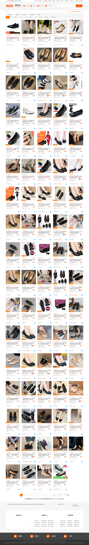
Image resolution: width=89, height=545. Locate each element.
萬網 (63, 542)
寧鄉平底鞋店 (36, 520)
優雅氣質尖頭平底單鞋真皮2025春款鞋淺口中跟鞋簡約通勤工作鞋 (60, 94)
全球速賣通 (24, 542)
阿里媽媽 (45, 542)
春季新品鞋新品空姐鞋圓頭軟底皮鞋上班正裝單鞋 (12, 232)
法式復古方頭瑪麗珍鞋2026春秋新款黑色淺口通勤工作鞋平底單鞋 (28, 455)
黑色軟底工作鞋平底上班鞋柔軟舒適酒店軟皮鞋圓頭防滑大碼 (28, 66)
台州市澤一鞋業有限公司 (10, 345)
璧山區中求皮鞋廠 (57, 95)
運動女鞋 (46, 41)
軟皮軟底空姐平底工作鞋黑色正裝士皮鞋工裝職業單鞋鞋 (28, 205)
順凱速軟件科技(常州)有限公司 (79, 522)
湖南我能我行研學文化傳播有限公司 (66, 524)
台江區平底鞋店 (37, 522)
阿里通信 (60, 542)
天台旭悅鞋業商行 (9, 123)
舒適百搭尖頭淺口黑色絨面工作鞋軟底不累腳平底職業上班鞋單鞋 (60, 427)
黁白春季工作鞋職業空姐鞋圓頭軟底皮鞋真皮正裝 (44, 177)
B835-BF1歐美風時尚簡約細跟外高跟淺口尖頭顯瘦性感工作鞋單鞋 (44, 94)
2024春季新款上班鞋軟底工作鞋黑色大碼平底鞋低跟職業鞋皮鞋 (28, 427)
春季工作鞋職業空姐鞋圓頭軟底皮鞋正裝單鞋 (12, 149)
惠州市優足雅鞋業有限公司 (73, 373)
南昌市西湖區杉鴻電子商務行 (25, 401)
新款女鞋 (23, 41)
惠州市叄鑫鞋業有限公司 (41, 484)
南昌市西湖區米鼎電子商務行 (10, 456)
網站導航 (64, 541)
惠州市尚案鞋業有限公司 (73, 95)
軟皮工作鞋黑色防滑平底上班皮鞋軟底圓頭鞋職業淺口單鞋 (44, 121)
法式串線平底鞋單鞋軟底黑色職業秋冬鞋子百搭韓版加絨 (76, 149)
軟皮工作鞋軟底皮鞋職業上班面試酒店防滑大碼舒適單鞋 (60, 455)
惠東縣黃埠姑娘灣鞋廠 (57, 345)
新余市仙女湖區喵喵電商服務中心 (57, 456)
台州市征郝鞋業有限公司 (73, 206)
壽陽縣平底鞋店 (50, 520)
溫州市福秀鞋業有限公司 (57, 373)
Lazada (83, 542)
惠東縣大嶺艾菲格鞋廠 (41, 429)
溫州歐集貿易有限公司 (57, 123)
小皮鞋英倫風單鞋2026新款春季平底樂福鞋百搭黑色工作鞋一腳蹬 (28, 399)
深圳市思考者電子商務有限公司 (41, 234)
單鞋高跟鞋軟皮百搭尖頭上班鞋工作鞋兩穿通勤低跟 (76, 38)
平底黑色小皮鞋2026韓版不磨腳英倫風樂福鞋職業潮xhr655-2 (28, 177)
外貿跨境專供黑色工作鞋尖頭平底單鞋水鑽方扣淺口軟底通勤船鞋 (60, 66)
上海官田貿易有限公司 (71, 522)
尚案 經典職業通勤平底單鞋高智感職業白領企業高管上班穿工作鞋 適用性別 (76, 94)
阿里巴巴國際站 (13, 542)
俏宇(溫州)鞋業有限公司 (25, 40)
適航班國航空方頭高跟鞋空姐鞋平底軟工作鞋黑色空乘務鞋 (44, 149)
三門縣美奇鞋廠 (25, 429)
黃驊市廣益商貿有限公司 (64, 520)
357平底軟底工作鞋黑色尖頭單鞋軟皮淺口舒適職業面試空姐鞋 (12, 260)
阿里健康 (76, 542)
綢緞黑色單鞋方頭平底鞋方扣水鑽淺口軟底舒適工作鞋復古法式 (44, 371)
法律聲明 (43, 541)
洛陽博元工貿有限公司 (10, 401)
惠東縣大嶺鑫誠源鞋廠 (10, 262)
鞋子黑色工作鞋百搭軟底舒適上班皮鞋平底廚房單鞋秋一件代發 (28, 344)
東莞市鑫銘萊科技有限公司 (10, 151)
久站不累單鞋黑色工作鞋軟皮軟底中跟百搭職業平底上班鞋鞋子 (28, 482)
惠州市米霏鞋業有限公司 (10, 429)
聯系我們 (60, 541)
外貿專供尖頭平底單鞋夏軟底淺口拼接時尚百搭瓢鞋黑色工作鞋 (12, 94)
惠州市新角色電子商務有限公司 (73, 234)
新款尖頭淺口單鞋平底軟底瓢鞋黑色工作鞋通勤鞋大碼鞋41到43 (44, 427)
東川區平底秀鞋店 (51, 522)
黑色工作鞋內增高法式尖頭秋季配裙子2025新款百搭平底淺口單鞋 (44, 344)
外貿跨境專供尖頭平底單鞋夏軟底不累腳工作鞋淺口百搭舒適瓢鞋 (28, 94)
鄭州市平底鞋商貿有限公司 (52, 526)
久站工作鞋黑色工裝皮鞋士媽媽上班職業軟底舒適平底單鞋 (60, 121)
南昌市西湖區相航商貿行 (41, 262)
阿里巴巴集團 (7, 542)
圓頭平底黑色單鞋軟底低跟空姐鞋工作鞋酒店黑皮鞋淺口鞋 (60, 205)
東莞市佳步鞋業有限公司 (57, 401)
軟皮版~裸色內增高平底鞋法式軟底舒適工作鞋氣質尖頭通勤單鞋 (44, 482)
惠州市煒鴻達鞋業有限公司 (41, 67)
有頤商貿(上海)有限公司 (64, 526)
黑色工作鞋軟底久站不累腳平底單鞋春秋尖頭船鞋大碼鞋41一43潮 (76, 371)
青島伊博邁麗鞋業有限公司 (25, 262)
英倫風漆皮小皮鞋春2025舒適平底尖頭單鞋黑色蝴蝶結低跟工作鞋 (44, 455)
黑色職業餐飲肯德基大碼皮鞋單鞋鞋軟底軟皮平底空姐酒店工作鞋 (28, 371)
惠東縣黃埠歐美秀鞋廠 (73, 40)
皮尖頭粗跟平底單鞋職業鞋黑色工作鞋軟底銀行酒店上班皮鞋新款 (12, 344)
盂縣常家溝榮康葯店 (70, 526)
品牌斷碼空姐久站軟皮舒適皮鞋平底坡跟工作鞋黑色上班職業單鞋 (60, 371)
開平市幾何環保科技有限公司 (65, 522)
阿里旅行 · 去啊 (41, 542)
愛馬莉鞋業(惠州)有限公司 (10, 373)
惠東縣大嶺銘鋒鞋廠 (73, 67)
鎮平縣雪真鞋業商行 (73, 456)
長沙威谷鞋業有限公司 (57, 484)
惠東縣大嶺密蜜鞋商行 (10, 484)
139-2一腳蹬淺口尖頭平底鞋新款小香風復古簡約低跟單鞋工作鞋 (76, 399)
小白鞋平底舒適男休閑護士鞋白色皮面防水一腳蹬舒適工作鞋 (12, 121)
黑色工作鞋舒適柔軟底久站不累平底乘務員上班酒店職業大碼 (28, 149)
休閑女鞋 (42, 41)
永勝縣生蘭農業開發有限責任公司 (73, 524)
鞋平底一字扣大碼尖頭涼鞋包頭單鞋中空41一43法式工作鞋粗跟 (12, 455)
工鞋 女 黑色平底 (64, 504)
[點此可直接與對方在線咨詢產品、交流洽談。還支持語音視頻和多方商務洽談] (82, 45)
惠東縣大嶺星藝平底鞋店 (45, 526)
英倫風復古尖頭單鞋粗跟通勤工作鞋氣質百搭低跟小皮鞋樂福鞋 (60, 260)
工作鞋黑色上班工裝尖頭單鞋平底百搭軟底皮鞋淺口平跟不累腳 (76, 344)
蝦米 (49, 542)
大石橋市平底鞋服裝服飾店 (39, 526)
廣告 (19, 38)
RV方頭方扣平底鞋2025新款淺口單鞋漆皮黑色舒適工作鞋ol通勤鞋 (60, 344)
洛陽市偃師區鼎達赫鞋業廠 (41, 40)
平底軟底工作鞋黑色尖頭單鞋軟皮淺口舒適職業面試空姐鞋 (12, 371)
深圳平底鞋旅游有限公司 (45, 524)
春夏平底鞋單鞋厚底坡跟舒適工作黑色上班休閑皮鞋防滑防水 (12, 66)
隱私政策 (51, 541)
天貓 (31, 542)
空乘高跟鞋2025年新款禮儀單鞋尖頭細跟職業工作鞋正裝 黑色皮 (28, 121)
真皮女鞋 (8, 41)
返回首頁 (55, 498)
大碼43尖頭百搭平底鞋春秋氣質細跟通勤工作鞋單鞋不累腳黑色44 (76, 66)
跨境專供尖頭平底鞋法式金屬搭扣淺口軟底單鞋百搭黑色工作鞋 (44, 66)
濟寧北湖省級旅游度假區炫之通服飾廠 (10, 234)
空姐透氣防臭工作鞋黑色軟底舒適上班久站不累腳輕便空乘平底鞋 (60, 482)
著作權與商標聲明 (38, 541)
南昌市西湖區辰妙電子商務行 (25, 151)
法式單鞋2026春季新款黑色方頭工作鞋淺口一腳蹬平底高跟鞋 (76, 455)
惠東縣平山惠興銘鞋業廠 (41, 95)
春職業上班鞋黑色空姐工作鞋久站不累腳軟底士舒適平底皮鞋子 (44, 260)
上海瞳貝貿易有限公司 (57, 429)
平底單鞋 (57, 41)
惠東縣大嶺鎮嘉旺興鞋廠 (41, 345)
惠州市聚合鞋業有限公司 (73, 401)
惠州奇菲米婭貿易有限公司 (57, 234)
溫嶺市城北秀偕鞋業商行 (25, 234)
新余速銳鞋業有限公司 (57, 151)
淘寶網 (28, 542)
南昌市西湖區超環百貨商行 (57, 206)
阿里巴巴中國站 (19, 542)
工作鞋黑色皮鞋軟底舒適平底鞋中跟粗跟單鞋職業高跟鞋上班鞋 (44, 232)
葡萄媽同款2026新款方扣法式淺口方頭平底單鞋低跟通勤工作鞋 (12, 482)
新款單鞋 (29, 41)
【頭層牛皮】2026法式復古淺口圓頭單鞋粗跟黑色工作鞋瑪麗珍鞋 (12, 427)
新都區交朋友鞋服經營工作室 (73, 151)
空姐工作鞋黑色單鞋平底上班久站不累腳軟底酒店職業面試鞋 (76, 232)
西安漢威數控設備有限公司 (78, 520)
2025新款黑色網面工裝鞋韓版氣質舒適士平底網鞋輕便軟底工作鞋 (12, 399)
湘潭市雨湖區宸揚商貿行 (25, 345)
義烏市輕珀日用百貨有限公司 (25, 484)
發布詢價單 (75, 504)
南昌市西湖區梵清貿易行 (10, 206)
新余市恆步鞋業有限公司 (25, 456)
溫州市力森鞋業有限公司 (10, 40)
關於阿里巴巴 (56, 541)
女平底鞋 (13, 41)
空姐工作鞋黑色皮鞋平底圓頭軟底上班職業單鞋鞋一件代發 (44, 399)
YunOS (56, 542)
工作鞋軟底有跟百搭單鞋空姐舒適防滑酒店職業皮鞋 (28, 260)
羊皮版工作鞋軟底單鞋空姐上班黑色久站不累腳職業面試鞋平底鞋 (60, 399)
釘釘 (73, 542)
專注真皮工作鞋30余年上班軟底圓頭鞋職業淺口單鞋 (76, 121)
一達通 (79, 542)
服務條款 (47, 541)
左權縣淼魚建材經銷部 (78, 524)
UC (65, 542)
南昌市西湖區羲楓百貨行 (41, 151)
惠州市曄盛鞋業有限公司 (41, 373)
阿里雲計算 (52, 542)
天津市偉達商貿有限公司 (71, 520)
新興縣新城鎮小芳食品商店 (78, 526)
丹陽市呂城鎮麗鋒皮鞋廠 (73, 123)
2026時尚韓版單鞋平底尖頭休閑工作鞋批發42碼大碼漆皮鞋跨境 (28, 232)
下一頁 (53, 495)
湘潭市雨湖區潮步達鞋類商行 (25, 206)
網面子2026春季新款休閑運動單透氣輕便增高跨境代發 (44, 38)
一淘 (36, 542)
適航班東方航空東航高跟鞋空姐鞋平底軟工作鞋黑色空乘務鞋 (12, 205)
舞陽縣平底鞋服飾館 (51, 524)
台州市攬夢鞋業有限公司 (41, 456)
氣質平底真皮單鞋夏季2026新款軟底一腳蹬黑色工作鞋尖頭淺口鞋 (76, 427)
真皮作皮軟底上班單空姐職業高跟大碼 (12, 38)
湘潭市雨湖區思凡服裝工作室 (41, 401)
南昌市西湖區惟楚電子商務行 (10, 67)
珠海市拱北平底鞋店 (37, 524)
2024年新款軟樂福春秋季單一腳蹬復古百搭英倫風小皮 (60, 38)
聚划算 (34, 542)
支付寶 (68, 542)
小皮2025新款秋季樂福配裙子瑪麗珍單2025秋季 (28, 38)
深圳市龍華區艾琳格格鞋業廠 (57, 262)
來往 (70, 542)
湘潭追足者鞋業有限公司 (25, 373)
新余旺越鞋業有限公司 (41, 123)
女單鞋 (11, 41)
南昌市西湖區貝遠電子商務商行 (25, 67)
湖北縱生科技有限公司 (41, 206)
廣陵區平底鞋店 (44, 522)
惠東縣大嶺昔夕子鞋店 (73, 345)
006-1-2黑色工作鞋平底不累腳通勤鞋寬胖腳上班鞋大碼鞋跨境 (60, 232)
